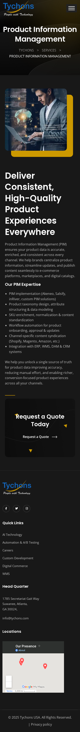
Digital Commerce (15, 566)
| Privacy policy (40, 724)
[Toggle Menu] (71, 8)
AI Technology (12, 534)
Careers (7, 550)
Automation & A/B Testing (20, 542)
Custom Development (17, 558)
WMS (6, 574)
